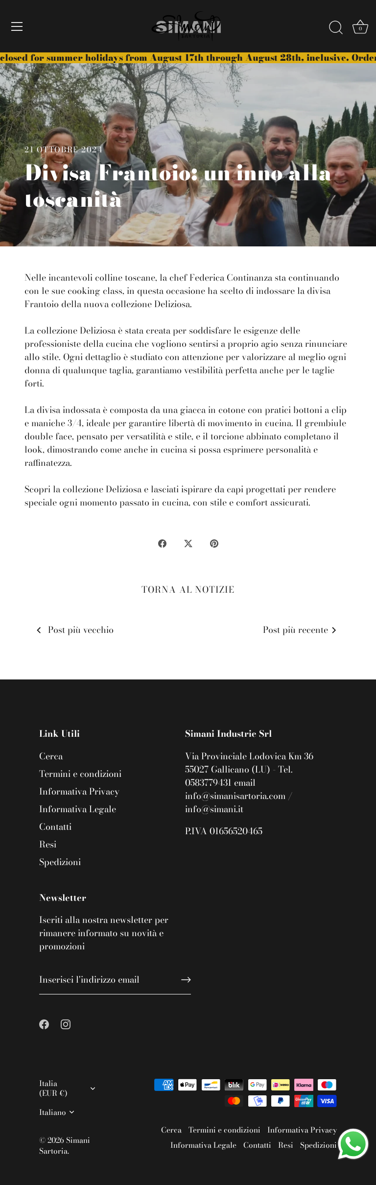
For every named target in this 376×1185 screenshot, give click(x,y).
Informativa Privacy (79, 791)
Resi (47, 844)
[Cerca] (336, 28)
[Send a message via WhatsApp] (353, 1144)
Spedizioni (60, 862)
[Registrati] (186, 980)
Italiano (52, 1112)
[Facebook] (44, 1023)
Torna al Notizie (187, 589)
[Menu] (17, 26)
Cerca (51, 756)
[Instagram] (65, 1023)
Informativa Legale (77, 809)
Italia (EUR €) (53, 1088)
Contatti (55, 826)
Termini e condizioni (80, 773)
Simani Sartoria (64, 1145)
